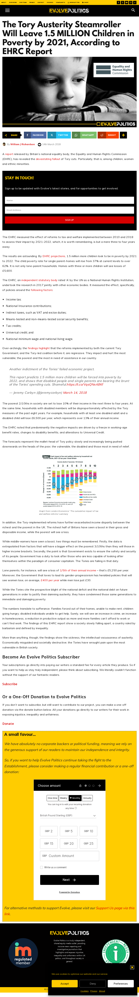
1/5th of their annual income (78, 570)
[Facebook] (118, 2)
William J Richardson (22, 144)
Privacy (93, 991)
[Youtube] (126, 2)
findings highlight (39, 348)
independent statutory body (40, 280)
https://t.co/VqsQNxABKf (85, 384)
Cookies (85, 991)
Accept (65, 983)
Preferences (121, 983)
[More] (123, 135)
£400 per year (50, 580)
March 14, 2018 (75, 393)
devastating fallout (48, 159)
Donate (8, 724)
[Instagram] (130, 2)
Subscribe (9, 684)
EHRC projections (54, 256)
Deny (93, 983)
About (102, 991)
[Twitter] (122, 2)
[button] (132, 967)
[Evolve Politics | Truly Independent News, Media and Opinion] (69, 10)
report (9, 154)
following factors (42, 290)
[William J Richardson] (4, 144)
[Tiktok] (134, 2)
